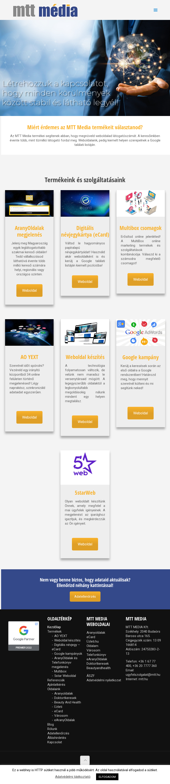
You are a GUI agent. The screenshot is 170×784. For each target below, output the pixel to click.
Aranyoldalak (63, 693)
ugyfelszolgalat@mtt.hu (143, 675)
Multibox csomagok (141, 228)
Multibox (60, 671)
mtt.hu (143, 679)
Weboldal (29, 290)
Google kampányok (68, 654)
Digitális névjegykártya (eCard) (85, 231)
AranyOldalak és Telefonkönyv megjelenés (64, 662)
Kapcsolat (54, 742)
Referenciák (56, 680)
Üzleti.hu (93, 641)
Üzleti (58, 707)
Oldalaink (53, 689)
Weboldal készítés (85, 357)
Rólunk (52, 729)
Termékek (54, 631)
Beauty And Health (67, 702)
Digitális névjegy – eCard (66, 647)
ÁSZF (91, 676)
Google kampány (140, 357)
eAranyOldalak (64, 720)
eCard (58, 711)
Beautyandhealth (99, 668)
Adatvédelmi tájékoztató (73, 777)
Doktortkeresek (65, 698)
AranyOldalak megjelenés (29, 231)
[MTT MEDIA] (45, 10)
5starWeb (85, 492)
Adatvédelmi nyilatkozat (104, 680)
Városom (61, 716)
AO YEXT (29, 357)
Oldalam (92, 646)
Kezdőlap (54, 627)
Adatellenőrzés (85, 596)
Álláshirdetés (56, 738)
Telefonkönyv (96, 655)
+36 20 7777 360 (145, 666)
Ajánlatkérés (56, 685)
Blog (50, 724)
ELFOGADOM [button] (107, 776)
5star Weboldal (65, 676)
